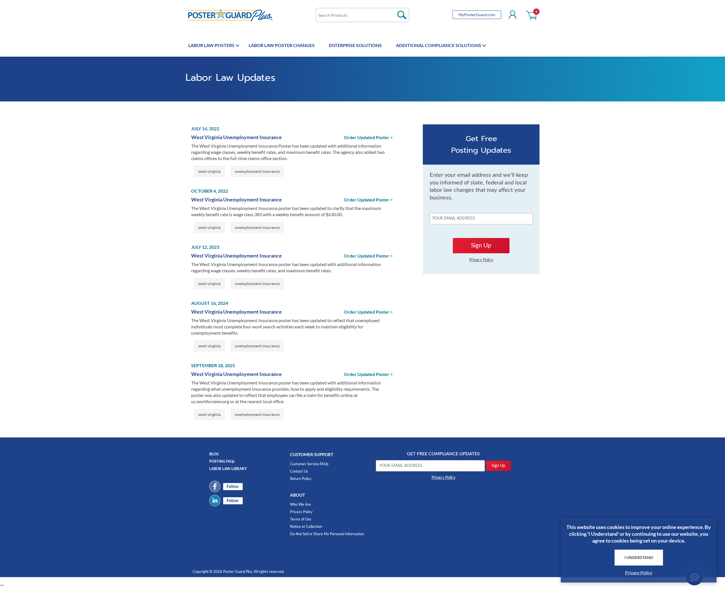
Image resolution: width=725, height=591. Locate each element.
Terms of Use (300, 519)
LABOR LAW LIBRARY (228, 468)
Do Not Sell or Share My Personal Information (327, 534)
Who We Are (300, 504)
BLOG (214, 454)
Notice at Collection (306, 526)
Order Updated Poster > (368, 137)
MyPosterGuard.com (477, 14)
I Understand (638, 557)
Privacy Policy (301, 511)
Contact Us (299, 471)
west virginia (209, 171)
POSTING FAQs (222, 461)
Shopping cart (532, 14)
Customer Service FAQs (309, 464)
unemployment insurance (257, 171)
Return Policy (301, 478)
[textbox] (362, 15)
